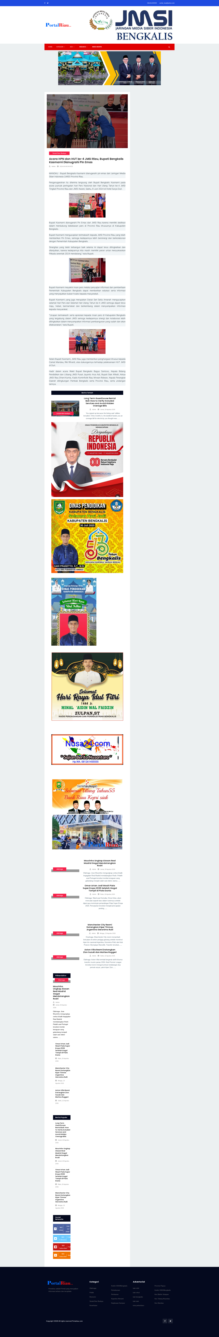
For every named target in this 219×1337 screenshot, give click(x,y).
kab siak (136, 1301)
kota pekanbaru (138, 1305)
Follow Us (70, 1238)
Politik (92, 1292)
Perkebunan (115, 1290)
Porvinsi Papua (160, 1286)
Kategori (59, 47)
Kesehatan (93, 1305)
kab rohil (136, 1288)
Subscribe (72, 1247)
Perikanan (115, 1294)
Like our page (67, 1228)
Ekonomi (93, 1297)
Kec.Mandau (159, 1303)
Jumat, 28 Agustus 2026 (107, 409)
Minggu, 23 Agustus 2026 (108, 933)
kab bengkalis (138, 1297)
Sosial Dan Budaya (59, 153)
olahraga (59, 869)
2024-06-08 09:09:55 (66, 166)
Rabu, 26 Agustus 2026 (107, 894)
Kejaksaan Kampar (118, 1303)
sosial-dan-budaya (63, 413)
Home (50, 47)
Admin (54, 166)
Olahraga (61, 980)
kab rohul (136, 1292)
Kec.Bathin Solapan (162, 1294)
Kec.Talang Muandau (162, 1299)
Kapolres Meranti (117, 1299)
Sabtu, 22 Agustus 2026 (107, 956)
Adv (71, 47)
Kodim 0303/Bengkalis (119, 1286)
